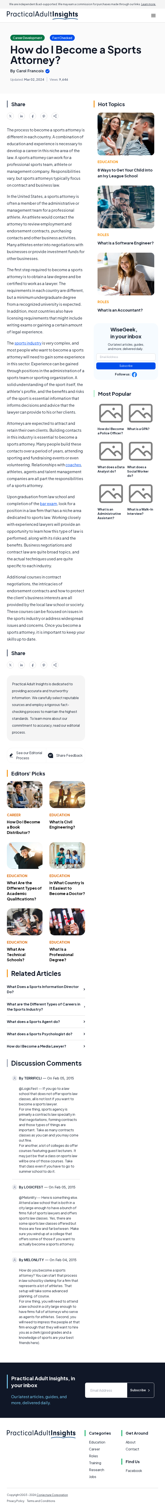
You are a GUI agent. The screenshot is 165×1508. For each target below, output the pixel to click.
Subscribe (126, 365)
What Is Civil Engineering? (62, 824)
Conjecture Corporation (52, 1495)
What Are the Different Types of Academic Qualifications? (24, 890)
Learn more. (148, 4)
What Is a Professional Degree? (61, 954)
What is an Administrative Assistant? (109, 513)
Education (59, 815)
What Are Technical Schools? (16, 954)
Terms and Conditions (41, 1501)
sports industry (27, 342)
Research (96, 1469)
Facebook (134, 1470)
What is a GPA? (138, 429)
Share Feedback (69, 755)
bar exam (48, 503)
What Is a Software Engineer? (126, 242)
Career (14, 815)
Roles (103, 234)
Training (95, 1463)
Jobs (92, 1476)
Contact (132, 1449)
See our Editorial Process (29, 755)
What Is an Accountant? (120, 309)
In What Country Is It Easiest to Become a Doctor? (67, 888)
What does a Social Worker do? (138, 471)
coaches (73, 464)
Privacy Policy (15, 1501)
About (131, 1442)
